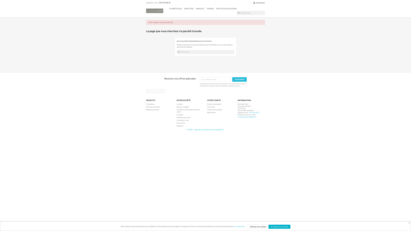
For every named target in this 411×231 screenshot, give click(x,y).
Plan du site (181, 123)
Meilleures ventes (152, 110)
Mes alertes (211, 112)
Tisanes (210, 8)
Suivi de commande (214, 104)
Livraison (180, 104)
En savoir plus (239, 226)
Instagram (158, 91)
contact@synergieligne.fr (247, 117)
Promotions (150, 104)
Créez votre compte (214, 110)
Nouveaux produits (153, 107)
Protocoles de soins (226, 8)
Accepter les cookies (279, 227)
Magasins (180, 126)
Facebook (148, 91)
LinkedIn (162, 91)
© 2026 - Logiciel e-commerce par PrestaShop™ (205, 130)
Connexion (211, 107)
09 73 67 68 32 (165, 2)
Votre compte (214, 100)
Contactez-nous (183, 120)
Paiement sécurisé (183, 117)
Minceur (200, 8)
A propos (180, 115)
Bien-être (189, 8)
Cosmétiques (175, 8)
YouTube (153, 91)
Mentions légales (183, 107)
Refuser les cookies (258, 227)
